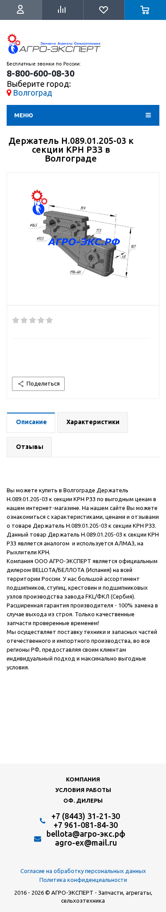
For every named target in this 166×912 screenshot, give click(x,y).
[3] (33, 320)
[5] (50, 320)
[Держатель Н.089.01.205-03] (83, 241)
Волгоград (32, 92)
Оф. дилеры (83, 800)
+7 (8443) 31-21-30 (85, 816)
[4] (41, 320)
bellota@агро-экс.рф (85, 833)
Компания (83, 779)
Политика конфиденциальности (83, 880)
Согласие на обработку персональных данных (83, 871)
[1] (16, 320)
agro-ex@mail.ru (86, 842)
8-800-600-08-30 (40, 73)
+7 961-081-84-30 (86, 824)
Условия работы (83, 790)
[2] (24, 320)
